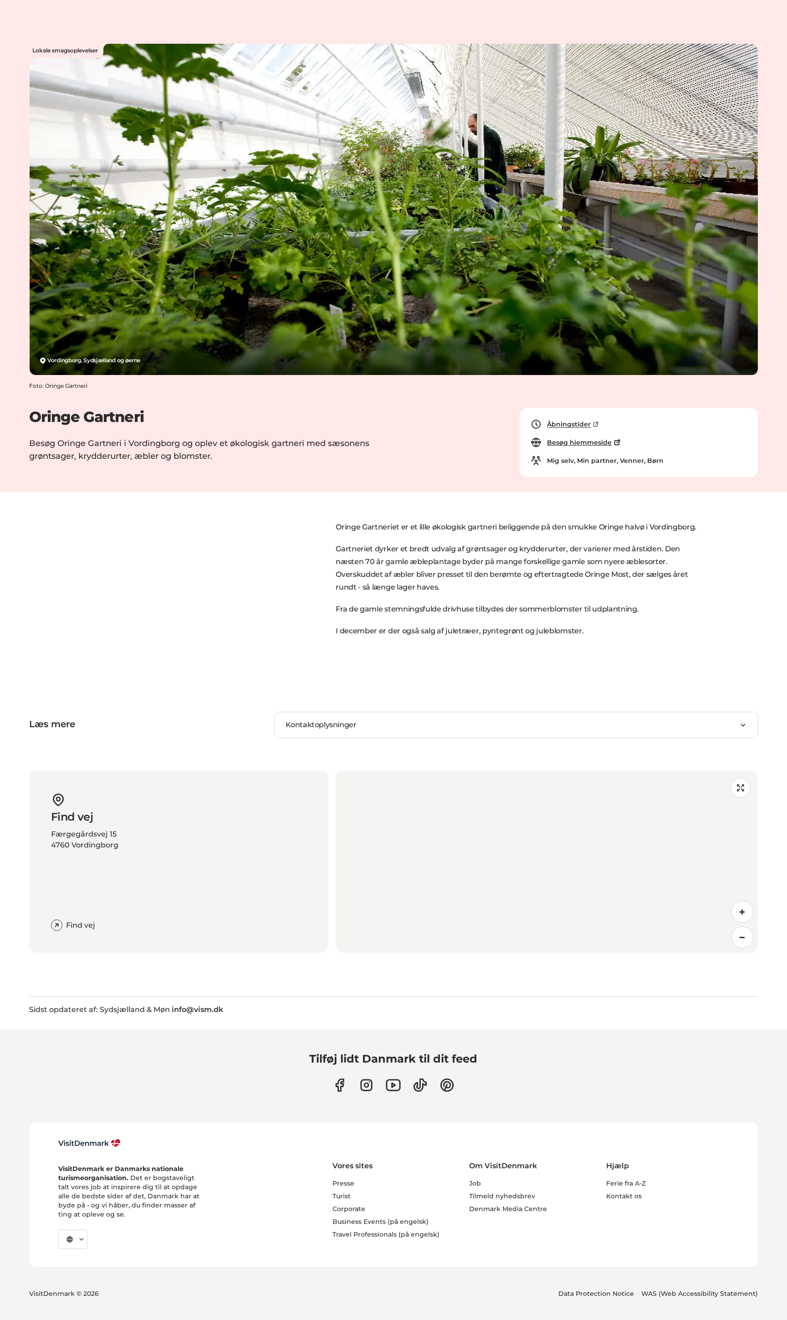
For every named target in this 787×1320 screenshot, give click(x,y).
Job (475, 1183)
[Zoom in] (742, 912)
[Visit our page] (366, 1085)
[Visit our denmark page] (340, 1085)
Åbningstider (569, 424)
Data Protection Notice (596, 1293)
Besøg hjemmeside (579, 442)
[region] (547, 861)
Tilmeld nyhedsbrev (502, 1196)
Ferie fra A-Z (626, 1183)
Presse (343, 1183)
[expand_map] (741, 788)
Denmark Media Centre (508, 1209)
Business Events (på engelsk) (380, 1221)
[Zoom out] (742, 937)
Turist (341, 1196)
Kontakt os (624, 1196)
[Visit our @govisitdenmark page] (420, 1085)
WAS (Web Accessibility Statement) (699, 1293)
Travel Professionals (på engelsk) (385, 1234)
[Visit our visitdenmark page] (393, 1085)
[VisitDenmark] (89, 1143)
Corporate (348, 1209)
